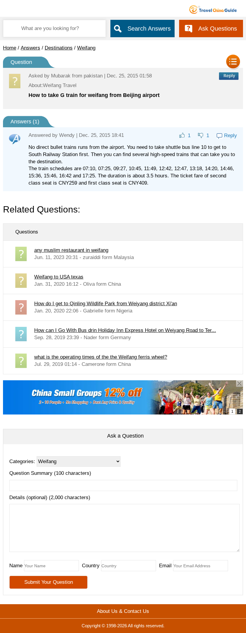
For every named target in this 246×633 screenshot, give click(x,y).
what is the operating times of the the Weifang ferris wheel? (100, 357)
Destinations (59, 48)
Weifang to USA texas (58, 277)
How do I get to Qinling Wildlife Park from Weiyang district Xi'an (105, 303)
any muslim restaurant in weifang (71, 250)
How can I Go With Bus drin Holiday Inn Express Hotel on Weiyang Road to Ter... (125, 330)
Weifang (86, 48)
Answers (30, 48)
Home (9, 48)
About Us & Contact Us (123, 611)
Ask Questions (217, 28)
